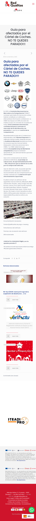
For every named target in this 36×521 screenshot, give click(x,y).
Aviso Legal (10, 498)
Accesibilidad (26, 504)
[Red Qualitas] (18, 4)
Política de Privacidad (22, 498)
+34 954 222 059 (18, 494)
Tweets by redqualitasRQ (12, 399)
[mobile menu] (33, 4)
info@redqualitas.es (20, 496)
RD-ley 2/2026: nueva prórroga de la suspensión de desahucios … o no (16, 293)
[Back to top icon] (18, 488)
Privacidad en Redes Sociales (18, 500)
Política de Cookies (14, 502)
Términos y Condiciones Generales (16, 503)
